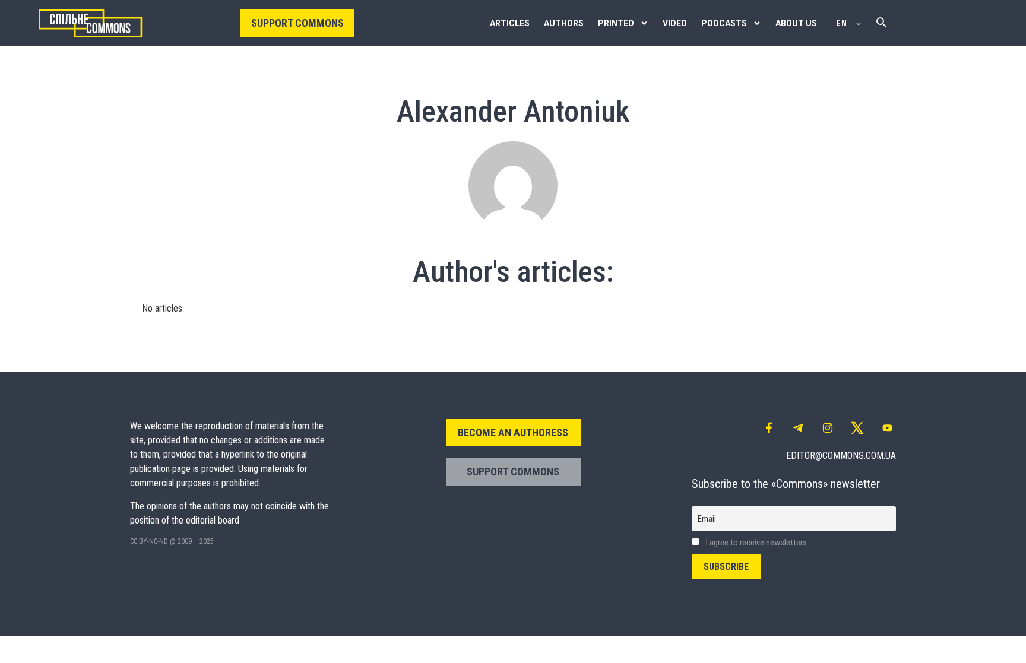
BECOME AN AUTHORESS (513, 432)
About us (796, 23)
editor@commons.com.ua (841, 455)
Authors (564, 23)
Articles (510, 23)
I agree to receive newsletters (755, 543)
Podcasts (724, 23)
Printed (616, 23)
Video (675, 23)
